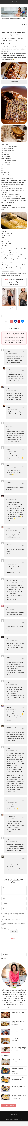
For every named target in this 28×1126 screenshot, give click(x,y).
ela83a (8, 545)
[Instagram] (12, 1)
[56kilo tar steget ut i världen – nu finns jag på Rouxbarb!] (5, 1050)
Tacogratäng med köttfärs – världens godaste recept (18, 1078)
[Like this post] (11, 321)
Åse (9, 370)
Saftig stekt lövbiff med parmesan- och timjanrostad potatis (18, 1070)
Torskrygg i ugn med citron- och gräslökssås (18, 1087)
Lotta (8, 682)
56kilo (13, 990)
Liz (7, 497)
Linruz (8, 858)
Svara (23, 370)
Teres (8, 839)
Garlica (9, 562)
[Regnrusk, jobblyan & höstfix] (5, 1032)
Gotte (8, 483)
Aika (7, 607)
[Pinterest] (22, 24)
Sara (7, 465)
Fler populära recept (9, 1105)
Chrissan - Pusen (11, 728)
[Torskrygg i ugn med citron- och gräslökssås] (5, 1089)
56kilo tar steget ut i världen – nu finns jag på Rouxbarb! (18, 1048)
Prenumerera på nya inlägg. (11, 919)
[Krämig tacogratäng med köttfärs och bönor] (5, 1023)
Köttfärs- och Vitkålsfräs (17, 1059)
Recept (3, 316)
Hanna (8, 622)
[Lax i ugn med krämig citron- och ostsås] (5, 1097)
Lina (7, 424)
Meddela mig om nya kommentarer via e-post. (13, 923)
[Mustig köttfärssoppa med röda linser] (5, 1041)
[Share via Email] (22, 321)
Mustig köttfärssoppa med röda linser (18, 1039)
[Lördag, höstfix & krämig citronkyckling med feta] (5, 1015)
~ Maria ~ (9, 707)
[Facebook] (19, 24)
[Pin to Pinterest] (19, 321)
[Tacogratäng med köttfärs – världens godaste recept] (5, 1080)
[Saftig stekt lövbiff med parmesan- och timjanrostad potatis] (5, 1071)
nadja (8, 449)
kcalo (8, 388)
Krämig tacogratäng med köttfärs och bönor (17, 1022)
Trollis (8, 528)
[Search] (26, 24)
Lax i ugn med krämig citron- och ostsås (18, 1096)
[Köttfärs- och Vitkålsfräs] (5, 1062)
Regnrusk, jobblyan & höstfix (18, 1030)
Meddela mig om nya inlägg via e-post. (12, 929)
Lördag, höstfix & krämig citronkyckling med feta (17, 1013)
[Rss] (24, 24)
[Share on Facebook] (15, 321)
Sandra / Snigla (11, 580)
